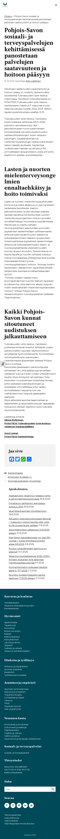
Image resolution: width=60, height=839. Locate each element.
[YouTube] (31, 805)
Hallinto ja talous (12, 736)
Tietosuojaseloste (12, 815)
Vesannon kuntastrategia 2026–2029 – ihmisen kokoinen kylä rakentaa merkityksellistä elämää (30, 559)
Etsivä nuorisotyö (12, 631)
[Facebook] (6, 805)
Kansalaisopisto (11, 608)
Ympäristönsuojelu (13, 695)
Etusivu (8, 16)
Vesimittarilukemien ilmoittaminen (28, 511)
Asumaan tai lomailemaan (16, 689)
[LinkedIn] (25, 805)
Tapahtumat (10, 625)
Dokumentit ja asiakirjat (15, 727)
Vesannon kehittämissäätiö (17, 651)
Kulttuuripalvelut (12, 637)
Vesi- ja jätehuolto (12, 709)
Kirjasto (7, 634)
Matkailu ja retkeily (13, 648)
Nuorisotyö (9, 628)
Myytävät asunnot (12, 706)
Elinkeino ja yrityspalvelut (16, 666)
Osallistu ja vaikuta (13, 733)
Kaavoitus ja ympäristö (14, 692)
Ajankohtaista (15, 473)
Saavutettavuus (11, 818)
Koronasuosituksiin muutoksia (24, 481)
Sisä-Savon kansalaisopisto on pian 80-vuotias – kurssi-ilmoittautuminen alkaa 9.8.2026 (30, 541)
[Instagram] (12, 805)
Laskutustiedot (11, 820)
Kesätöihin (9, 672)
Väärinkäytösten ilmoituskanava (19, 823)
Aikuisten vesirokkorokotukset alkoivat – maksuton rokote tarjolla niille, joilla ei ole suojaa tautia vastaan (30, 522)
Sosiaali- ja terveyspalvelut (16, 753)
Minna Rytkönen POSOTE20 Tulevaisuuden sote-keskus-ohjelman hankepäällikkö (27, 423)
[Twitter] (19, 805)
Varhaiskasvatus (11, 602)
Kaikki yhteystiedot (13, 772)
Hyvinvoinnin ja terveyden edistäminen (22, 739)
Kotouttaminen (11, 639)
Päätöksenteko (11, 730)
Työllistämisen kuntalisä (15, 675)
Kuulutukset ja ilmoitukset (16, 724)
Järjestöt (8, 645)
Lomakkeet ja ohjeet (14, 697)
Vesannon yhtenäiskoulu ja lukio (19, 605)
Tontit (7, 703)
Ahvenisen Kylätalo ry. (20, 477)
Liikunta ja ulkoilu (12, 642)
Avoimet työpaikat (13, 669)
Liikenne (8, 700)
